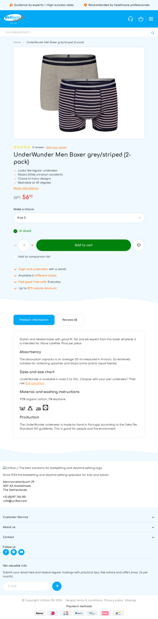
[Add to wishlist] (139, 245)
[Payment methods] (39, 613)
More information (26, 188)
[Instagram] (14, 552)
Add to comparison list (34, 256)
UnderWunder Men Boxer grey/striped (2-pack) (55, 42)
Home (17, 42)
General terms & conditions (84, 600)
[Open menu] (151, 19)
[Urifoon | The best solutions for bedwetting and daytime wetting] (13, 19)
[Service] (131, 19)
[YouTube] (21, 552)
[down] (15, 245)
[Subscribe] (56, 586)
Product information (34, 319)
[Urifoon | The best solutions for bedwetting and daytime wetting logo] (52, 468)
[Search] (152, 33)
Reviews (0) (69, 319)
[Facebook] (6, 552)
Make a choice (23, 209)
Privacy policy (113, 600)
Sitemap (130, 600)
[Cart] (141, 19)
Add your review (56, 147)
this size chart (35, 383)
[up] (32, 245)
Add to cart (84, 245)
